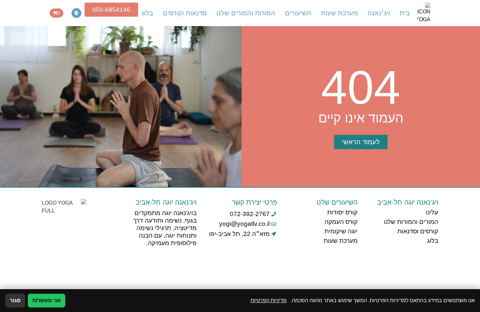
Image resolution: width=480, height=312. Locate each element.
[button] (361, 142)
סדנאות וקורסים (185, 13)
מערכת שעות (339, 13)
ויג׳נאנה (379, 13)
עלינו (432, 212)
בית (405, 13)
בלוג (147, 13)
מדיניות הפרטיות (268, 300)
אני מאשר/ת (46, 300)
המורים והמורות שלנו (411, 221)
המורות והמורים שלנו (245, 13)
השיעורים (298, 13)
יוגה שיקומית (341, 231)
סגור (15, 300)
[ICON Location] (76, 13)
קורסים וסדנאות (417, 231)
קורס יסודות (342, 212)
